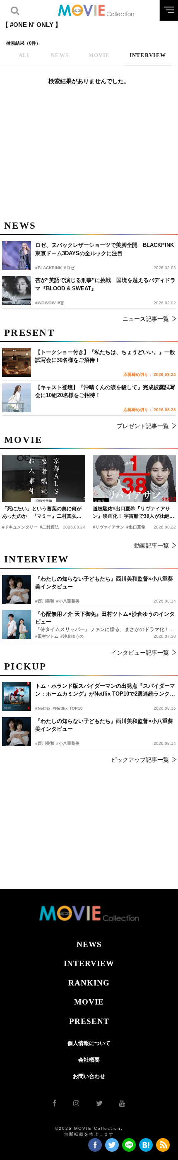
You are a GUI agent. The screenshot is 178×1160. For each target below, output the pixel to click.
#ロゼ (69, 267)
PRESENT (89, 1021)
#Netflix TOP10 (68, 708)
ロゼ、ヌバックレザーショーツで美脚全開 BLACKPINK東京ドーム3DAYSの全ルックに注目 (104, 249)
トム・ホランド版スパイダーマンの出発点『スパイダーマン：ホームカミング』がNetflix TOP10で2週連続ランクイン (105, 690)
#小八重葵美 (67, 743)
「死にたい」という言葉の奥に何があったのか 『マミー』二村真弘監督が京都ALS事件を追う (42, 513)
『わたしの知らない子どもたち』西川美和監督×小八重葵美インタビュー (104, 725)
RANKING (89, 982)
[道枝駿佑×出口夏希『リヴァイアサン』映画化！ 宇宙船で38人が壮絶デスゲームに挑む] (134, 478)
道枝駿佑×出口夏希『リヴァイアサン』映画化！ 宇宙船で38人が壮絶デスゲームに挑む (133, 513)
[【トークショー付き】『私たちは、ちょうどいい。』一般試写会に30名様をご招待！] (16, 362)
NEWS (89, 944)
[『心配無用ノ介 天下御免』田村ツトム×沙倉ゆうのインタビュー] (16, 624)
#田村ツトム (46, 636)
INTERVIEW (89, 963)
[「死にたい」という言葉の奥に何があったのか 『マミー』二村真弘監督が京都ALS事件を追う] (43, 478)
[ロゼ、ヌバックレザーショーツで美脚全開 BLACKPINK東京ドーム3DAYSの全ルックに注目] (16, 255)
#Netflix (43, 708)
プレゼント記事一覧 (143, 426)
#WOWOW (45, 303)
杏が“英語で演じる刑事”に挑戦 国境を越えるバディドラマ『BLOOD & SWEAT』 (105, 284)
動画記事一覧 (151, 545)
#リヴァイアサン (108, 527)
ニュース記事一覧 (146, 319)
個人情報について (89, 1043)
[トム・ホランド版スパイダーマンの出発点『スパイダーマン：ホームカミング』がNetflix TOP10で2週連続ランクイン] (16, 696)
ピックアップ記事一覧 (140, 759)
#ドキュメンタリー (20, 527)
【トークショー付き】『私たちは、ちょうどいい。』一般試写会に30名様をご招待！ (105, 356)
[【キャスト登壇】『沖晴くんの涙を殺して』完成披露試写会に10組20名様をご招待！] (16, 397)
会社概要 (89, 1060)
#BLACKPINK (48, 267)
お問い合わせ (89, 1076)
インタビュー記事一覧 (140, 652)
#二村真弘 (49, 527)
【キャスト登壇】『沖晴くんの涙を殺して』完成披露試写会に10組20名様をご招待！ (105, 391)
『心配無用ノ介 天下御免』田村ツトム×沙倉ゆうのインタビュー (105, 618)
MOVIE (89, 1001)
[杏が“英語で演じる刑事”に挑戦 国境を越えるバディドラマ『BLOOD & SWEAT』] (16, 290)
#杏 (61, 303)
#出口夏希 (135, 527)
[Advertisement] (89, 157)
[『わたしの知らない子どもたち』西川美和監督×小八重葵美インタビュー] (16, 731)
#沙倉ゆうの (72, 636)
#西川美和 (44, 743)
